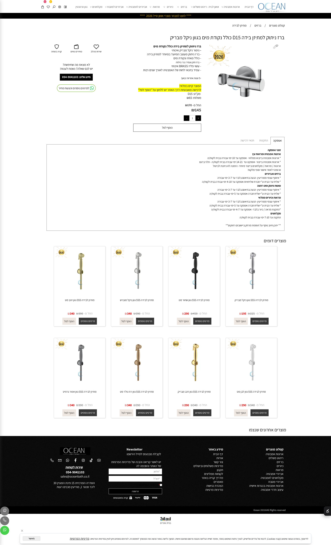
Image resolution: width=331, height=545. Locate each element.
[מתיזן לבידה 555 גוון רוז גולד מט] (137, 385)
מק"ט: (196, 94)
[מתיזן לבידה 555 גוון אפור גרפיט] (80, 385)
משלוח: (197, 98)
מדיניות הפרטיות (149, 485)
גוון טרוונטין (81, 7)
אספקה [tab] (277, 141)
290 (186, 313)
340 (129, 313)
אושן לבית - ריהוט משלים (206, 7)
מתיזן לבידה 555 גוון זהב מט (79, 300)
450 (195, 313)
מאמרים (218, 482)
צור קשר (218, 462)
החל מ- (196, 105)
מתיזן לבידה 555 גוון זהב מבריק (194, 391)
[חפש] (54, 4)
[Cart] (42, 4)
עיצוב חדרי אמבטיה (272, 490)
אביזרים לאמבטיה (137, 7)
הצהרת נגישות (214, 486)
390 (138, 313)
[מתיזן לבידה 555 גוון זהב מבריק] (194, 385)
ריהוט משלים (276, 458)
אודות (219, 458)
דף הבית (249, 7)
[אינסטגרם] (59, 4)
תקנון (220, 470)
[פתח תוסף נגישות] (327, 511)
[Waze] (4, 511)
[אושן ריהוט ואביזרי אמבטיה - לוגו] (272, 6)
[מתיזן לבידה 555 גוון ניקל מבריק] (251, 293)
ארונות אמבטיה (232, 7)
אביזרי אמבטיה (274, 474)
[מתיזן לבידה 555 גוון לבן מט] (251, 385)
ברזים (184, 7)
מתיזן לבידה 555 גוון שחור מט (194, 300)
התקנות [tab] (263, 140)
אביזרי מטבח (275, 482)
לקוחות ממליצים (213, 474)
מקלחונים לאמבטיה (272, 478)
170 (189, 105)
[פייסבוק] (65, 4)
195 (244, 313)
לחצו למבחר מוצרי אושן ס (171, 16)
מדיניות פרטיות (214, 490)
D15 (190, 94)
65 (190, 98)
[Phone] (4, 521)
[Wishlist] (48, 4)
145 (198, 110)
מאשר (31, 538)
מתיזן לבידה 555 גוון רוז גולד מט (137, 391)
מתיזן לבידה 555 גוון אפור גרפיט (80, 391)
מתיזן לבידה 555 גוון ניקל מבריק (251, 300)
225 (252, 313)
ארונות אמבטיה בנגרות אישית (266, 486)
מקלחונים (97, 7)
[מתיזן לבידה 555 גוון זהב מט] (80, 293)
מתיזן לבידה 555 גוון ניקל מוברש (137, 300)
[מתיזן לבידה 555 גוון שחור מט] (194, 293)
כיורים (170, 7)
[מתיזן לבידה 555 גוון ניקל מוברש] (137, 293)
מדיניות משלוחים (213, 466)
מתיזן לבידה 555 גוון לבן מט (251, 391)
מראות (156, 7)
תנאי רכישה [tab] (247, 140)
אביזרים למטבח (115, 7)
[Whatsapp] (4, 531)
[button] (275, 47)
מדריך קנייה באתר (212, 478)
